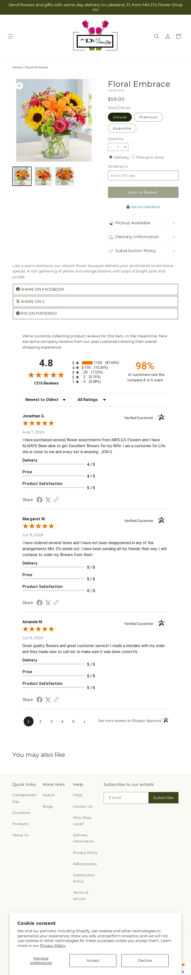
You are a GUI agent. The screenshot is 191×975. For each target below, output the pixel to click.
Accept (93, 960)
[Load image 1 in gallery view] (21, 176)
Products (20, 824)
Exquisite (122, 128)
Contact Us (83, 806)
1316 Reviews (52, 383)
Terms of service (80, 895)
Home (17, 67)
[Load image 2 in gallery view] (43, 176)
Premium (148, 117)
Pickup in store (150, 157)
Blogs (48, 806)
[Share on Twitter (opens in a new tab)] (48, 499)
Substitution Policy (84, 878)
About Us (20, 835)
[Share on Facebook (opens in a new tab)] (40, 500)
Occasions (21, 812)
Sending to (125, 166)
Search (49, 795)
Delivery (122, 157)
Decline (145, 960)
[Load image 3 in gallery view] (64, 176)
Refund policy (85, 864)
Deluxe (120, 117)
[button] (10, 36)
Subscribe (163, 797)
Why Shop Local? (82, 820)
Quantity (116, 138)
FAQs (78, 795)
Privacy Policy (52, 945)
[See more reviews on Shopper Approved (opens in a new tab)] (56, 500)
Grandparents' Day (24, 798)
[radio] (95, 362)
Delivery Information (83, 838)
